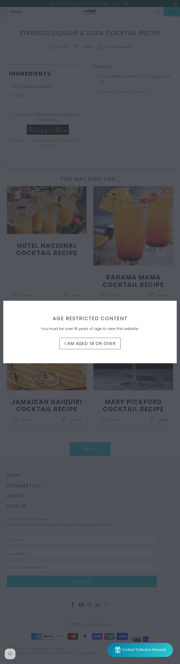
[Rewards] (140, 650)
